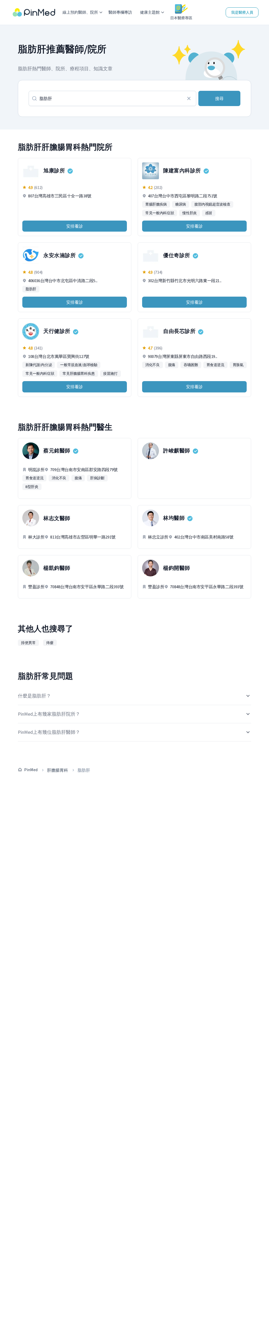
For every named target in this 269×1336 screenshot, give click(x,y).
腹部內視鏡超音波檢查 (212, 204)
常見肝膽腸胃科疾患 (79, 373)
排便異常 (28, 642)
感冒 (208, 213)
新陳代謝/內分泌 (38, 364)
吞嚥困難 (191, 364)
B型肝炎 (31, 486)
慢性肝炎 (189, 213)
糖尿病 (180, 204)
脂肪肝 (30, 289)
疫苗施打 (110, 373)
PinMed (31, 769)
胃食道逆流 (215, 364)
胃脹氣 (238, 364)
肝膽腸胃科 (57, 770)
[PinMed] (34, 12)
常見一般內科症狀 (159, 213)
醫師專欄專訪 (120, 12)
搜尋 (219, 98)
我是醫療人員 (242, 12)
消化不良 (152, 364)
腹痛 (171, 364)
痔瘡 (50, 642)
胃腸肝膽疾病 (156, 204)
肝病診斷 (97, 478)
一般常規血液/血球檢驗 (78, 364)
